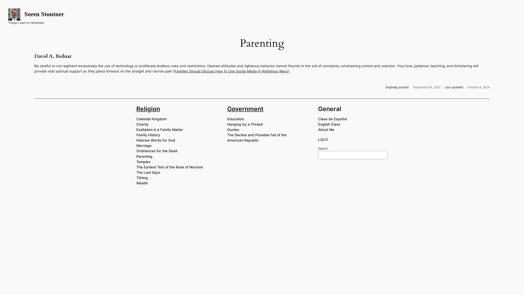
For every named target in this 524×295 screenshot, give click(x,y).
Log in (323, 139)
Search (323, 148)
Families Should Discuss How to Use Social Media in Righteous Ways (231, 71)
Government (245, 108)
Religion (148, 108)
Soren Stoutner (44, 14)
